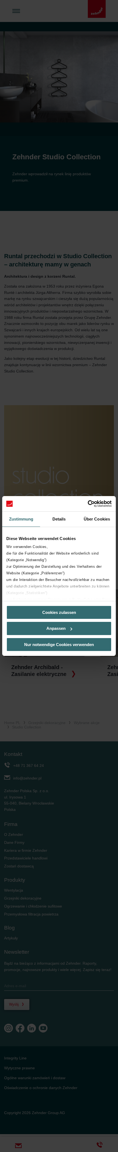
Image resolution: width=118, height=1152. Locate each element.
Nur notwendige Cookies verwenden (59, 644)
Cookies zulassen (59, 612)
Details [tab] (59, 518)
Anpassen (56, 628)
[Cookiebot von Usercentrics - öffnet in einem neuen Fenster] (88, 503)
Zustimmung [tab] (21, 518)
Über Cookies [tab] (97, 518)
